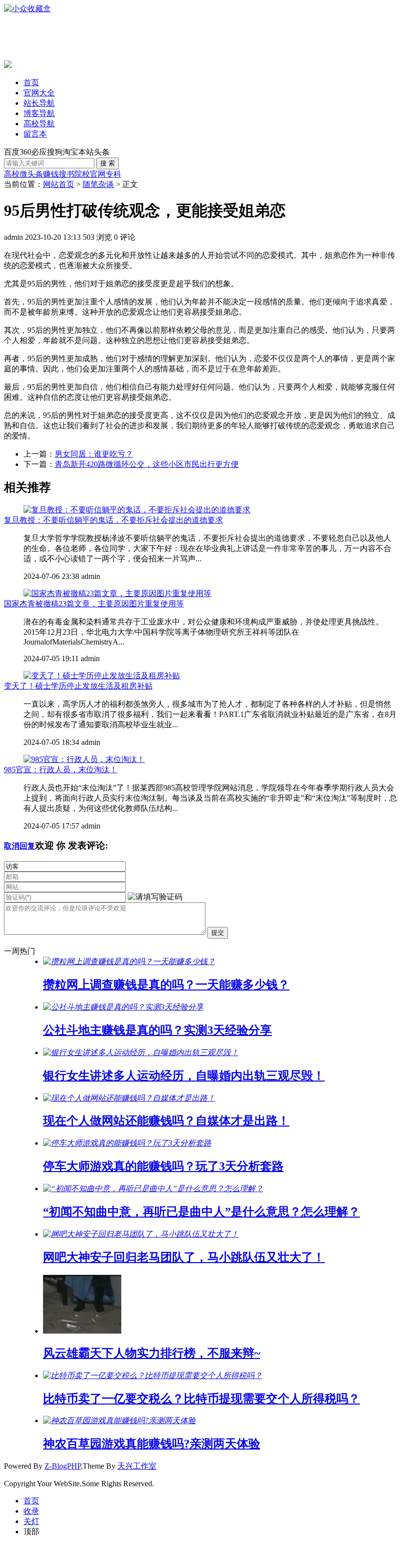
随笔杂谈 (98, 184)
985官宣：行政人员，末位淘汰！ (60, 769)
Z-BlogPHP (63, 1466)
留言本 (35, 134)
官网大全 (39, 93)
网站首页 (58, 184)
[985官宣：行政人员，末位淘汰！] (84, 759)
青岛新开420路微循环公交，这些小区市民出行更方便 (147, 464)
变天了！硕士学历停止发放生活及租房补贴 (78, 686)
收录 (31, 1511)
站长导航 (39, 103)
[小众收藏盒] (27, 8)
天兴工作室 (136, 1466)
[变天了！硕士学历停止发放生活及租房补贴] (101, 675)
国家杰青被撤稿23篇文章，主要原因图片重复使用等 (94, 604)
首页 (31, 82)
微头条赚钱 (39, 174)
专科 (113, 174)
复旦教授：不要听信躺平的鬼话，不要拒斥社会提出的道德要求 (113, 520)
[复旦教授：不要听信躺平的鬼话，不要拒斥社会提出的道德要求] (136, 510)
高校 (12, 174)
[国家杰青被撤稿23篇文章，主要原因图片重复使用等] (117, 593)
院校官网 (90, 174)
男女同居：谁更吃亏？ (94, 454)
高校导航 (39, 123)
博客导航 (39, 113)
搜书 (66, 174)
